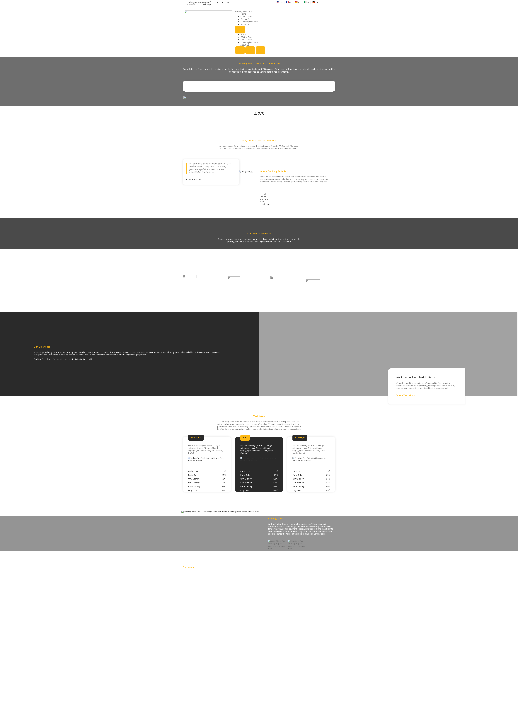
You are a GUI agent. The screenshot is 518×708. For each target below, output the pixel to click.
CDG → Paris (246, 17)
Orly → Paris (246, 19)
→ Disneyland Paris (249, 22)
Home (243, 14)
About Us (245, 24)
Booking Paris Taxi (243, 11)
